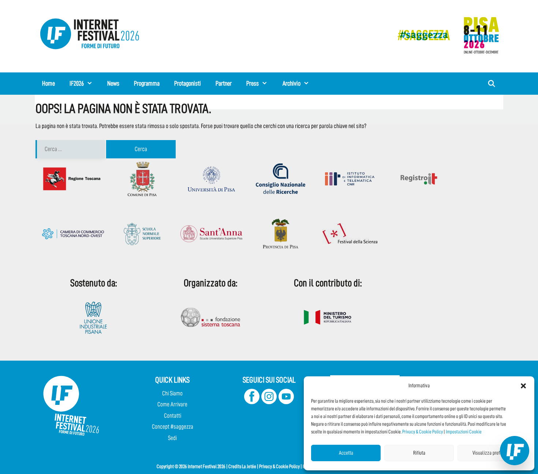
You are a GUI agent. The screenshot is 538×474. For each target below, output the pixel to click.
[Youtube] (286, 402)
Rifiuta (419, 453)
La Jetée (249, 466)
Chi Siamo (172, 393)
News (113, 83)
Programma (147, 83)
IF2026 (77, 83)
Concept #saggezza (172, 427)
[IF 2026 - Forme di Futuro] (444, 35)
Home (48, 83)
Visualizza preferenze (492, 453)
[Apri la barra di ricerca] (491, 83)
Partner (224, 83)
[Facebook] (251, 402)
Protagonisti (187, 83)
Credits (234, 466)
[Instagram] (269, 402)
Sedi (172, 438)
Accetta (346, 453)
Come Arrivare (172, 404)
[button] (523, 386)
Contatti (172, 416)
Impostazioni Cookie (464, 431)
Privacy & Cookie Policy (422, 431)
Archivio (291, 83)
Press (252, 83)
